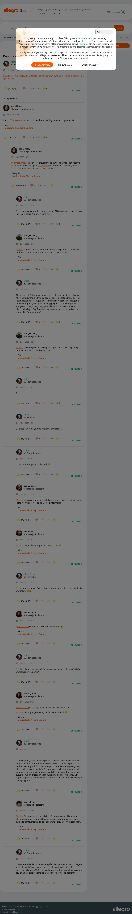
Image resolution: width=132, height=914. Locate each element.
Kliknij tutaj (82, 43)
